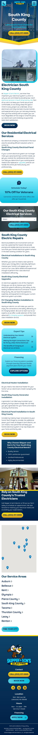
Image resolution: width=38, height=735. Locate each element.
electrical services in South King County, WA (17, 100)
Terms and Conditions (15, 726)
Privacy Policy (25, 726)
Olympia (6, 594)
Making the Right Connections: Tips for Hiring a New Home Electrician (16, 342)
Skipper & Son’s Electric (11, 93)
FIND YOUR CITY (10, 629)
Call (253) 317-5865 (19, 33)
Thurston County (11, 612)
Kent (4, 590)
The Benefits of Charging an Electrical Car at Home (14, 347)
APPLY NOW (17, 717)
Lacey (5, 616)
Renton (6, 621)
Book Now (9, 125)
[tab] (19, 157)
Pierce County (10, 599)
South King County (12, 603)
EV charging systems (16, 315)
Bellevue (6, 585)
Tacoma (6, 608)
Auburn (6, 581)
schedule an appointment (17, 505)
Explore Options (19, 371)
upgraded (22, 162)
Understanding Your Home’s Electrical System (14, 336)
